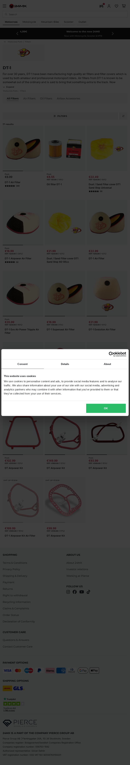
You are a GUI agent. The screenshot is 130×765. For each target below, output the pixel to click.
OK (106, 408)
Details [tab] (65, 363)
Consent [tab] (22, 363)
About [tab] (107, 363)
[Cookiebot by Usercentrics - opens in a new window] (111, 354)
